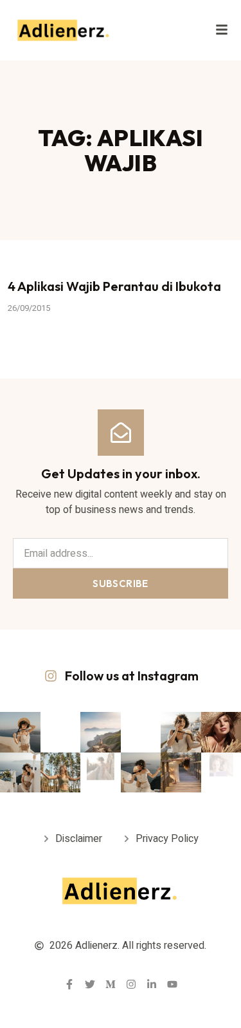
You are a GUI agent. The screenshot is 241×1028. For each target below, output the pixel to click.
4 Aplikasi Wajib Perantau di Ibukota (114, 286)
